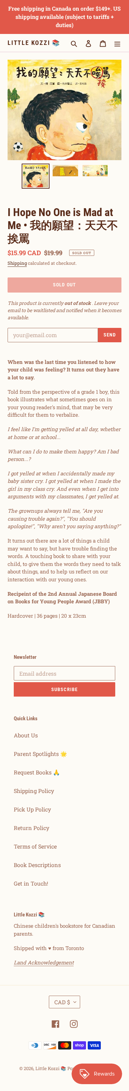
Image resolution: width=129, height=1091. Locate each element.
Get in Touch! (31, 883)
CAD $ (62, 1002)
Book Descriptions (37, 864)
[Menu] (117, 42)
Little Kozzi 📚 (34, 42)
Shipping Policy (34, 790)
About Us (26, 735)
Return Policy (31, 827)
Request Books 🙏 (37, 772)
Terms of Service (35, 846)
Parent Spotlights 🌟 (40, 753)
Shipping (17, 263)
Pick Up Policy (32, 809)
